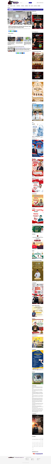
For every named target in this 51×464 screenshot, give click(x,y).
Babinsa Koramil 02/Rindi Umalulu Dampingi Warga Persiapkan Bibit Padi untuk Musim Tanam (37, 411)
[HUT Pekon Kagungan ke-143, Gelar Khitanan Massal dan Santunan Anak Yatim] (11, 39)
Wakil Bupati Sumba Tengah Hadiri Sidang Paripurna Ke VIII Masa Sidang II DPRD (37, 401)
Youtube (33, 459)
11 (34, 443)
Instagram (28, 459)
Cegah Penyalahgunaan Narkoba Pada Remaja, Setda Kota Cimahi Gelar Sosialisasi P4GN (19, 27)
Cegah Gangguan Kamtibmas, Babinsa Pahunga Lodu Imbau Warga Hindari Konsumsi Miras (37, 407)
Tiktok (38, 459)
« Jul (32, 449)
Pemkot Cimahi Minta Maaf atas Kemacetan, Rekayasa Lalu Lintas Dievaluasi (27, 43)
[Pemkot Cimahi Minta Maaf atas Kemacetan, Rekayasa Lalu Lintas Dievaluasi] (28, 39)
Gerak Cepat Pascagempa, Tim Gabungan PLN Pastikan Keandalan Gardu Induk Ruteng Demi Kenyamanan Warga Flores (37, 393)
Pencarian (30, 2)
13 (37, 443)
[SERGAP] (13, 2)
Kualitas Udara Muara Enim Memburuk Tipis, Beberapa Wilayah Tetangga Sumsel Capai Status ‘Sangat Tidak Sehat (19, 43)
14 (39, 443)
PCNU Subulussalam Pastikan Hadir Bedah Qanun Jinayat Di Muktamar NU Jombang (37, 390)
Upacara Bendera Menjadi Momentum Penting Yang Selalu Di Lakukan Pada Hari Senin (37, 403)
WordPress (39, 458)
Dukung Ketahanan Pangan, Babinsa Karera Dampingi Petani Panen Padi (37, 409)
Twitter (33, 458)
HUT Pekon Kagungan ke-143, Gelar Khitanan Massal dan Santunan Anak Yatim (14, 9)
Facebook (28, 458)
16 (42, 443)
